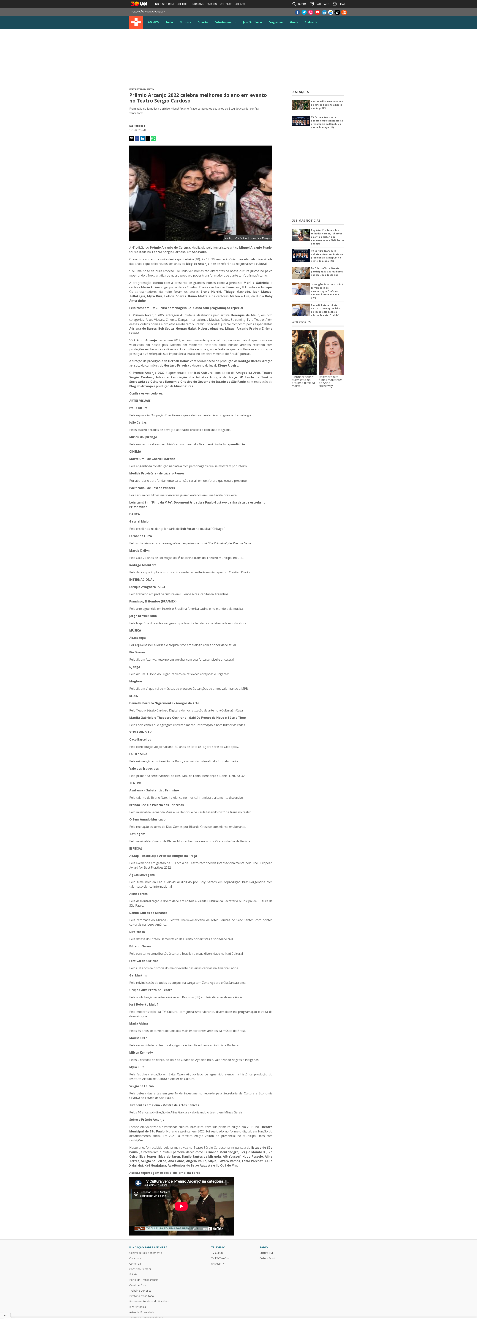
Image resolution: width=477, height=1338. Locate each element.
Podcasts (311, 22)
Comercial (135, 1263)
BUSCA (302, 4)
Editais (133, 1274)
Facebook (297, 12)
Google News (331, 12)
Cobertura (135, 1258)
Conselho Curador (140, 1269)
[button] (131, 138)
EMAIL (342, 4)
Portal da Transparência (143, 1280)
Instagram (311, 12)
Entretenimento (225, 22)
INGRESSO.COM (164, 4)
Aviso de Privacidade (141, 1312)
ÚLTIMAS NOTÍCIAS (306, 221)
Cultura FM (266, 1253)
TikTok (337, 12)
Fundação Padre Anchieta (147, 11)
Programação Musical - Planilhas (149, 1301)
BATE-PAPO (322, 4)
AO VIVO (153, 22)
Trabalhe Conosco (140, 1290)
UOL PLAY (226, 4)
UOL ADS (240, 4)
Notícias (185, 22)
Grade (294, 22)
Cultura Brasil (268, 1258)
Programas (275, 22)
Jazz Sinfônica (252, 22)
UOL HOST (183, 4)
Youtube (317, 12)
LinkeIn (324, 12)
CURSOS (212, 4)
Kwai (344, 12)
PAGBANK (198, 4)
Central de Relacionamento (145, 1253)
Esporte (203, 22)
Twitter (304, 12)
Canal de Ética (137, 1285)
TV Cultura (136, 22)
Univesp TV (218, 1263)
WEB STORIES (301, 322)
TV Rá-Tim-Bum (220, 1258)
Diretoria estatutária (141, 1296)
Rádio (169, 22)
